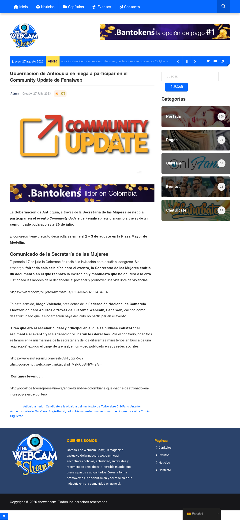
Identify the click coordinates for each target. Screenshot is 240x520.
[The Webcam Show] (24, 35)
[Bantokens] (82, 193)
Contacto (132, 7)
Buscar (176, 87)
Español (197, 514)
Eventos (104, 7)
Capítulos (76, 7)
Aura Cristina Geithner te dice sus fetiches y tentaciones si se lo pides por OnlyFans (114, 61)
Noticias (48, 7)
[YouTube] (215, 61)
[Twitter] (208, 61)
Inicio (23, 7)
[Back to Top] (4, 516)
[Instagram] (222, 61)
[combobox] (223, 6)
